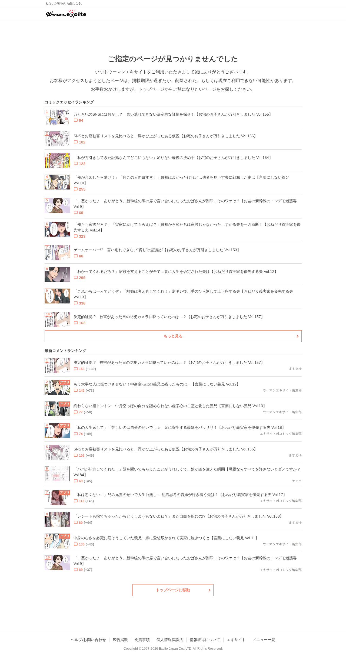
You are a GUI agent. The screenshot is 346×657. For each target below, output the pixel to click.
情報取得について (205, 640)
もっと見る (173, 336)
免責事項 (142, 640)
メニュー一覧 (263, 640)
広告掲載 (120, 640)
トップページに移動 (173, 590)
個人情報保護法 (170, 640)
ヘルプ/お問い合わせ (88, 640)
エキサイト (236, 640)
